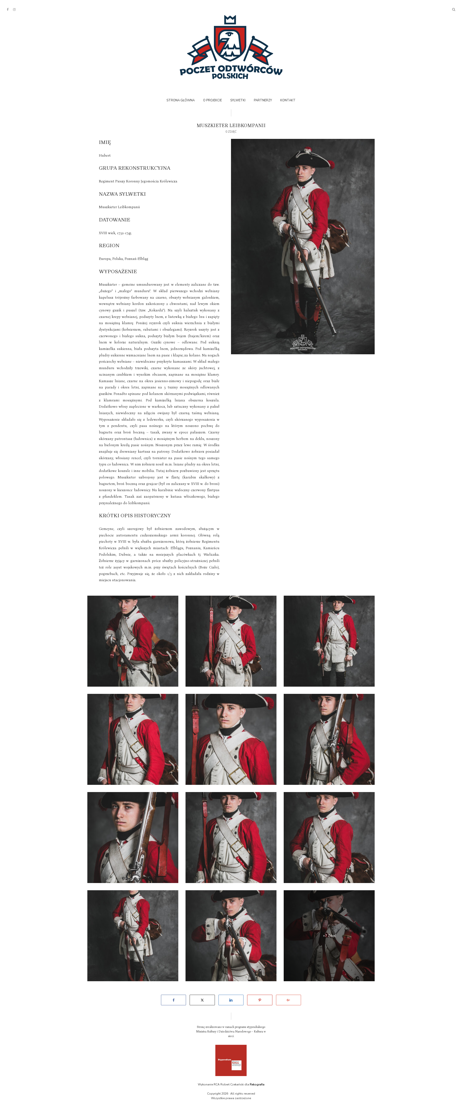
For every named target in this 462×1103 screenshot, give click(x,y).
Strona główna (181, 100)
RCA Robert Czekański (229, 1084)
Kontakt (287, 100)
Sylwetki (237, 100)
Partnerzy (263, 100)
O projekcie (212, 100)
